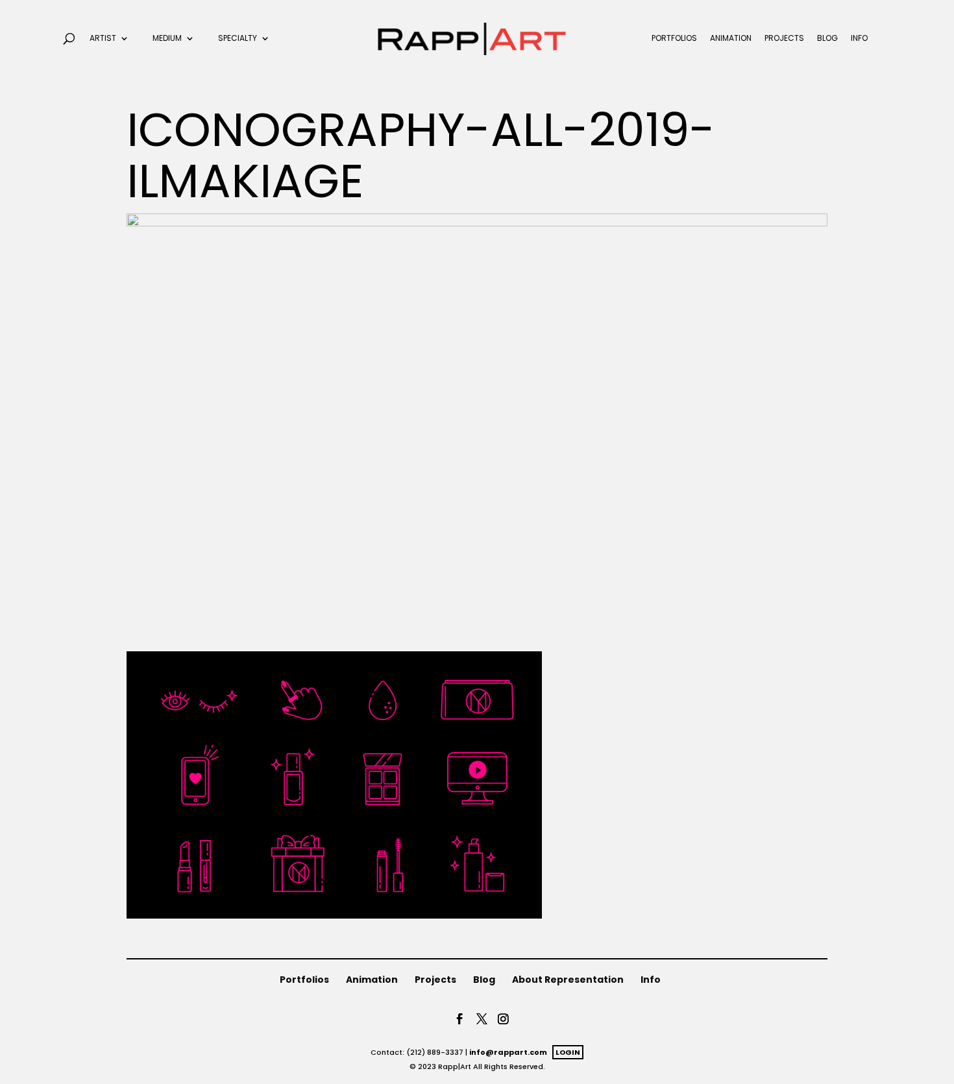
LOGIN (568, 1052)
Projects (784, 38)
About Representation (568, 979)
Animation (731, 38)
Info (859, 38)
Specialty (237, 38)
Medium (167, 38)
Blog (827, 38)
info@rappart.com (508, 1052)
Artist (103, 38)
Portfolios (674, 38)
